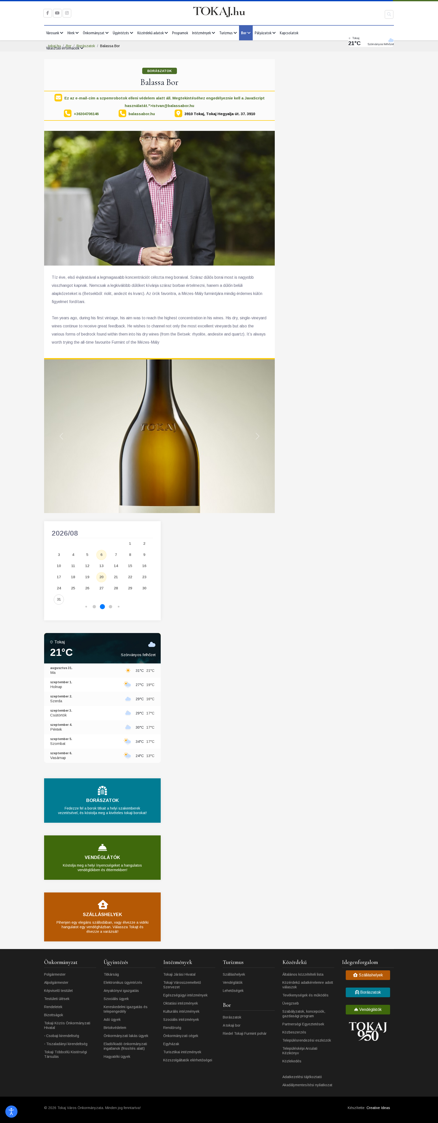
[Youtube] (57, 13)
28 (116, 588)
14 (116, 566)
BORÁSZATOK (102, 800)
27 (101, 588)
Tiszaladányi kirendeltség (66, 1044)
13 (101, 566)
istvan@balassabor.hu (173, 105)
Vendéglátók (233, 982)
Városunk (52, 32)
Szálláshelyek (234, 974)
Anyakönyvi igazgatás (121, 991)
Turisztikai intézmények (182, 1052)
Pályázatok (263, 32)
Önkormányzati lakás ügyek (126, 1036)
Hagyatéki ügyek (117, 1057)
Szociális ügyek (116, 999)
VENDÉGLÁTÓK (102, 857)
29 (130, 588)
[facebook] (47, 13)
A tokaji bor (232, 1025)
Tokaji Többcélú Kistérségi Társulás (65, 1054)
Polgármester (55, 974)
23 (144, 577)
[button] (86, 607)
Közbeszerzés (294, 1032)
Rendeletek (53, 1007)
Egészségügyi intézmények (185, 995)
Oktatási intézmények (180, 1003)
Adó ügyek (112, 1019)
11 (73, 566)
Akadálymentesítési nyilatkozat (307, 1085)
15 (130, 566)
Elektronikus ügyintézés (123, 982)
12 (87, 566)
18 (73, 577)
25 (73, 588)
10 (59, 566)
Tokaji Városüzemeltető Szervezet (182, 984)
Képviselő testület (58, 991)
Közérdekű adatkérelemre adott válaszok (307, 984)
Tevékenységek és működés (305, 995)
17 (59, 577)
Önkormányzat (93, 32)
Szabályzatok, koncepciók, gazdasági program (303, 1013)
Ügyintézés (121, 32)
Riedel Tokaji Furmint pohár (245, 1033)
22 (130, 577)
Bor (243, 32)
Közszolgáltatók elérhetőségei (187, 1060)
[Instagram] (67, 13)
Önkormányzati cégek (180, 1036)
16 (144, 566)
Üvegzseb (290, 1003)
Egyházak (171, 1044)
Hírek (71, 32)
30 (144, 588)
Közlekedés (291, 1061)
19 (87, 577)
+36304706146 (86, 114)
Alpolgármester (56, 982)
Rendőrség (172, 1028)
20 (101, 577)
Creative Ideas (378, 1108)
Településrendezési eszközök (306, 1040)
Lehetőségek (233, 991)
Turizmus (226, 32)
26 (87, 588)
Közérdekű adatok (150, 32)
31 (59, 599)
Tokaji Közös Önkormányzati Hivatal (67, 1025)
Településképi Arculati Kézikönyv (299, 1050)
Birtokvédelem (115, 1028)
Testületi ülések (56, 999)
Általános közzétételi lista (302, 974)
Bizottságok (53, 1015)
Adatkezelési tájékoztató (302, 1077)
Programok (180, 32)
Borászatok (159, 71)
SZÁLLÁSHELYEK (102, 914)
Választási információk (62, 47)
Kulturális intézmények (181, 1011)
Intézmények (201, 32)
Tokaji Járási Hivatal (179, 974)
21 (116, 577)
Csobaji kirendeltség (62, 1036)
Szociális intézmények (181, 1019)
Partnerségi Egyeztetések (303, 1024)
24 (59, 588)
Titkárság (111, 974)
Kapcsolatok (289, 32)
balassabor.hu (142, 114)
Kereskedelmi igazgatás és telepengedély (126, 1009)
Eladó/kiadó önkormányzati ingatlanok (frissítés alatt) (125, 1046)
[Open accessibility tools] (11, 1112)
